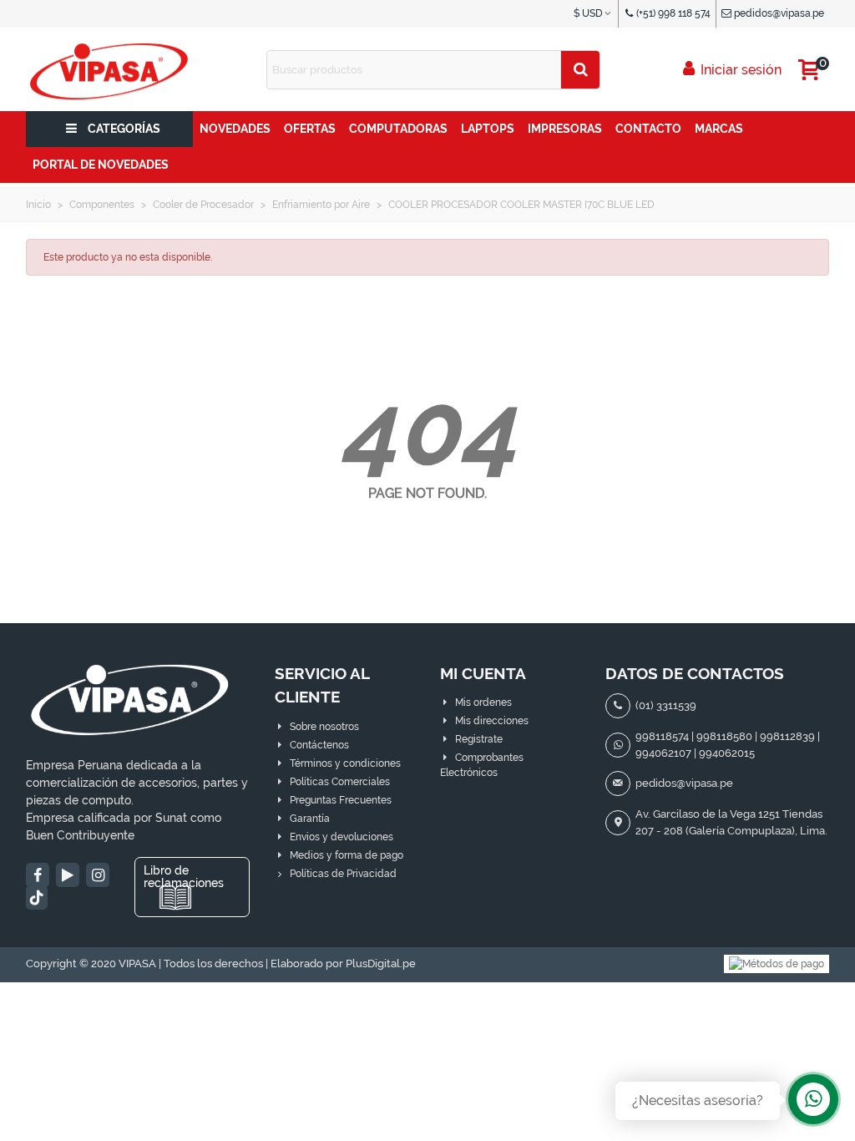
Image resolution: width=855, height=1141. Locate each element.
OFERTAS (310, 128)
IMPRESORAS (565, 128)
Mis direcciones (492, 721)
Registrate (479, 739)
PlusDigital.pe (381, 963)
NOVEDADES (235, 128)
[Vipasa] (109, 69)
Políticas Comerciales (340, 782)
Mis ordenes (483, 702)
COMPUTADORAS (398, 128)
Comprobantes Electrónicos (482, 765)
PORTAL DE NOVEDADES (101, 164)
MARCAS (719, 128)
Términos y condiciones (345, 763)
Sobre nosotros (324, 727)
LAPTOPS (487, 128)
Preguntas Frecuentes (341, 800)
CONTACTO (648, 128)
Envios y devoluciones (341, 837)
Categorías (124, 128)
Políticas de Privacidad (343, 874)
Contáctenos (319, 745)
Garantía (310, 818)
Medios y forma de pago (346, 855)
